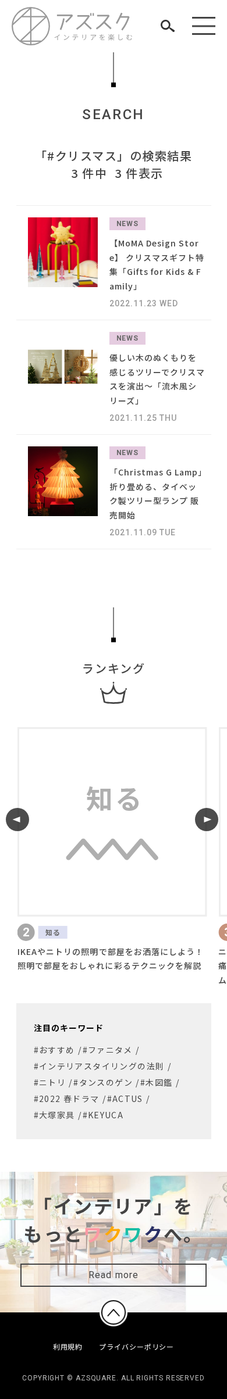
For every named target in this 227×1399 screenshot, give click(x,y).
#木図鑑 (156, 1082)
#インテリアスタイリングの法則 (99, 1066)
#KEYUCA (103, 1115)
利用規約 (68, 1346)
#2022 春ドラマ (67, 1098)
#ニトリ (50, 1082)
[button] (17, 819)
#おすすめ (54, 1049)
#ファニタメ (108, 1049)
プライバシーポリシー (136, 1346)
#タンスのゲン (103, 1082)
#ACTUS (125, 1098)
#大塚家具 (54, 1115)
